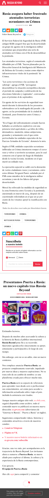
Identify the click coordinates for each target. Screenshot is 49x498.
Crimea (7, 227)
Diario (21, 257)
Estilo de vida (24, 294)
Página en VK (11, 433)
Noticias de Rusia (12, 220)
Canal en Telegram (13, 428)
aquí (12, 474)
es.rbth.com (39, 401)
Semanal (11, 257)
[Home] (4, 3)
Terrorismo (30, 220)
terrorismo (9, 214)
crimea (22, 214)
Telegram (30, 34)
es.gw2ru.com (18, 410)
